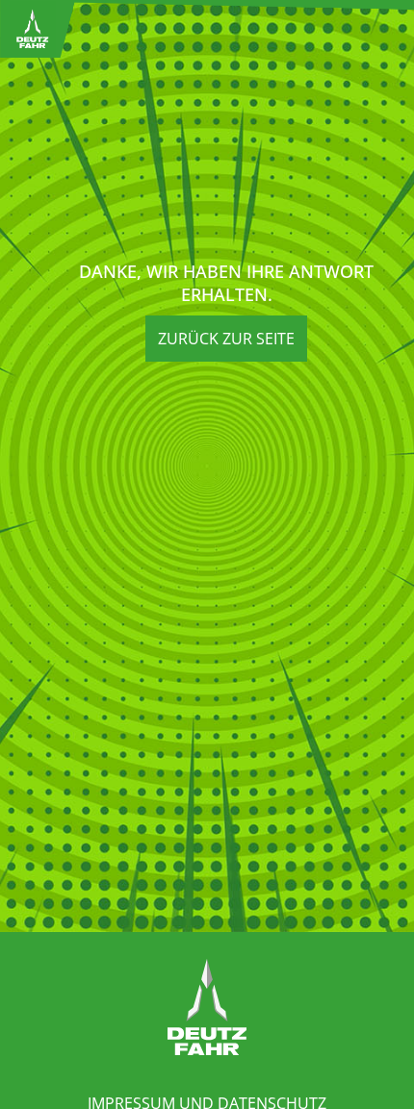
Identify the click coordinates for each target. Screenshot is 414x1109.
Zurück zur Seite (226, 338)
